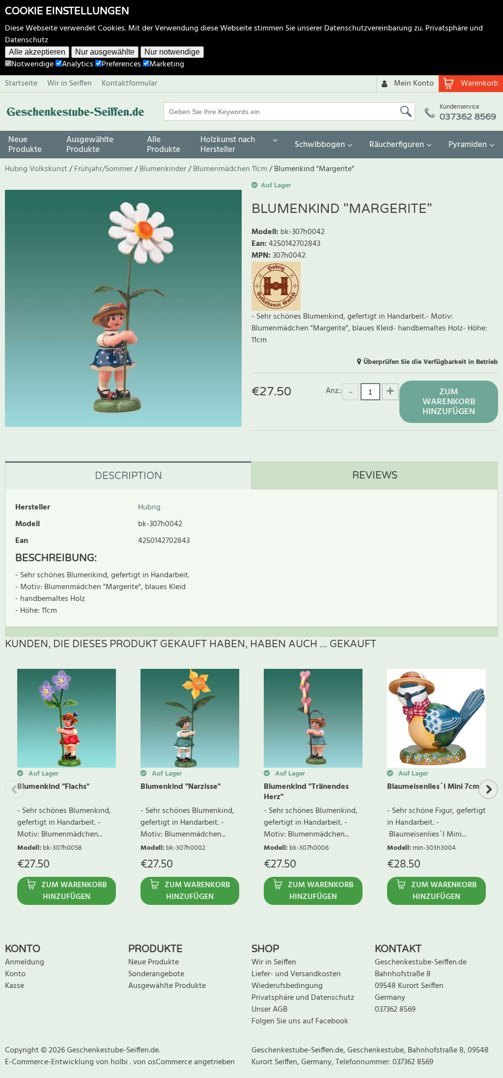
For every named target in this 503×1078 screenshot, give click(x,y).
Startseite (21, 83)
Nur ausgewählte (105, 52)
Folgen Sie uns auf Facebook (300, 1021)
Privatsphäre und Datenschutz (303, 997)
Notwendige (32, 64)
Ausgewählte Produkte (89, 144)
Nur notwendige (172, 52)
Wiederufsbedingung (287, 986)
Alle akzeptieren (37, 52)
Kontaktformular (129, 83)
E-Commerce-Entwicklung (50, 1062)
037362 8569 (395, 1009)
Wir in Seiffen (69, 83)
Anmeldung (24, 962)
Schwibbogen (320, 144)
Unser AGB (269, 1009)
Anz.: (334, 391)
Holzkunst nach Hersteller (227, 144)
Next (488, 789)
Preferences (121, 64)
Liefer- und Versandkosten (296, 974)
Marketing (166, 64)
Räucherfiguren (396, 144)
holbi (120, 1062)
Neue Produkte (25, 144)
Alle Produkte (163, 144)
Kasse (14, 986)
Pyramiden (467, 144)
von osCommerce (163, 1062)
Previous (15, 789)
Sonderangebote (156, 974)
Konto (15, 974)
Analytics (77, 64)
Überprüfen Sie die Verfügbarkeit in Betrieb (430, 362)
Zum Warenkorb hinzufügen (448, 402)
